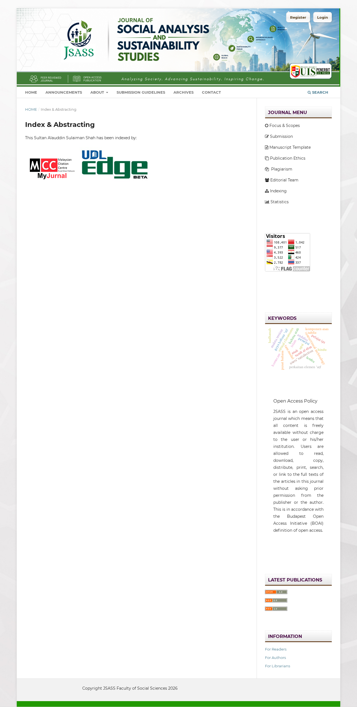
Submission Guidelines (141, 92)
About (97, 92)
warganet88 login (282, 280)
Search (319, 92)
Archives (183, 92)
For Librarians (277, 666)
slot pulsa (274, 549)
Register (298, 17)
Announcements (63, 92)
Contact (211, 92)
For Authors (275, 657)
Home (31, 92)
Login (322, 17)
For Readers (275, 649)
